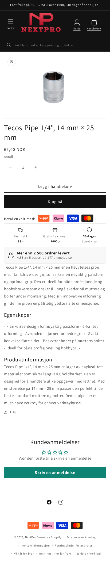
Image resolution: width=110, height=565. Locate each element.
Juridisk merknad (89, 553)
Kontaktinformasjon (35, 545)
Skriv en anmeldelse (55, 472)
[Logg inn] (77, 25)
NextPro (30, 537)
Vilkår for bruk (24, 553)
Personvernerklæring (81, 537)
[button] (11, 23)
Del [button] (13, 412)
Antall (8, 156)
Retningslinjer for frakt (55, 553)
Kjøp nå (55, 201)
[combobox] (55, 45)
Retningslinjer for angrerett (74, 545)
